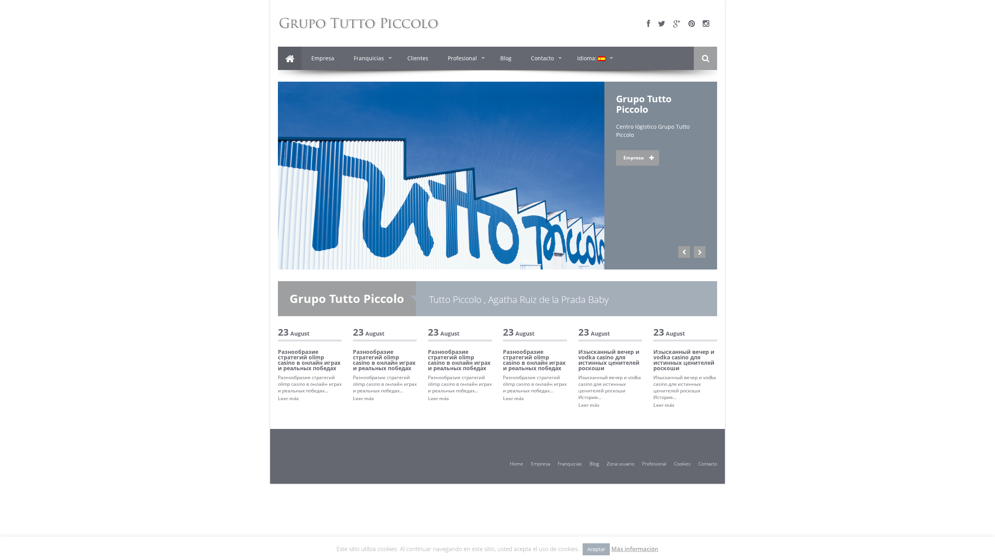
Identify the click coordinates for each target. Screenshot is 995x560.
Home (516, 463)
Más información (634, 549)
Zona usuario (620, 463)
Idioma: (587, 58)
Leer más (288, 398)
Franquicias (369, 58)
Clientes (417, 58)
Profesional (462, 58)
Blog (505, 58)
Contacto (542, 58)
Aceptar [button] (596, 549)
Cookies (682, 463)
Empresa (322, 58)
